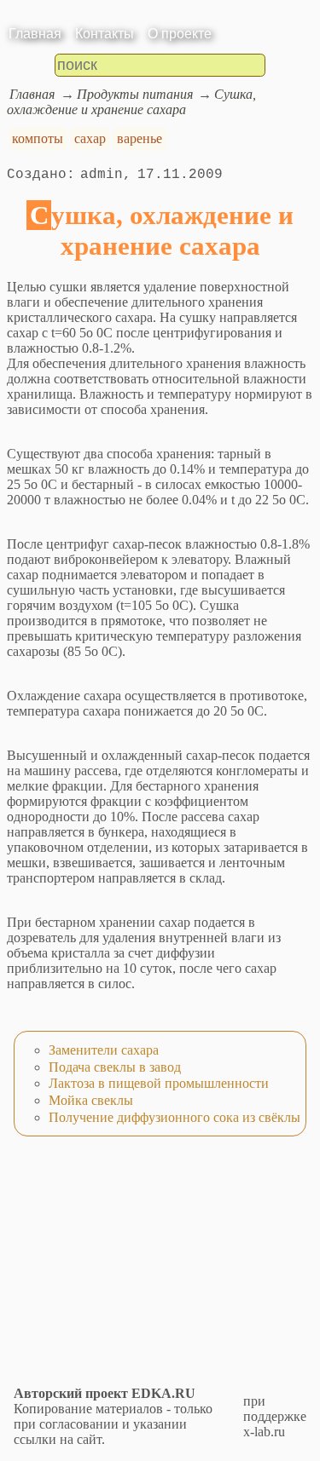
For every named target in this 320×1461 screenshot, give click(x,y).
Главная (35, 33)
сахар (90, 138)
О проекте (180, 33)
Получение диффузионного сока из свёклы (174, 1117)
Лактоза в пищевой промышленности (159, 1083)
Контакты (104, 33)
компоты (37, 138)
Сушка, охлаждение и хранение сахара (131, 102)
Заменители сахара (104, 1050)
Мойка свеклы (91, 1100)
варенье (139, 138)
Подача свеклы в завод (115, 1067)
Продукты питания (135, 94)
